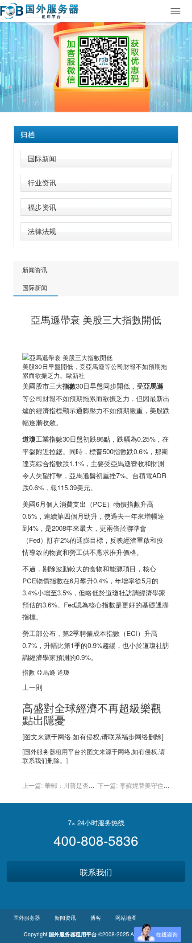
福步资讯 (42, 207)
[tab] (96, 134)
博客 (95, 917)
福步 (128, 736)
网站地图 (126, 917)
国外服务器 (39, 751)
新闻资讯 (34, 269)
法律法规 (42, 231)
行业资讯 (42, 182)
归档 (28, 134)
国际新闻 (42, 158)
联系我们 (96, 871)
